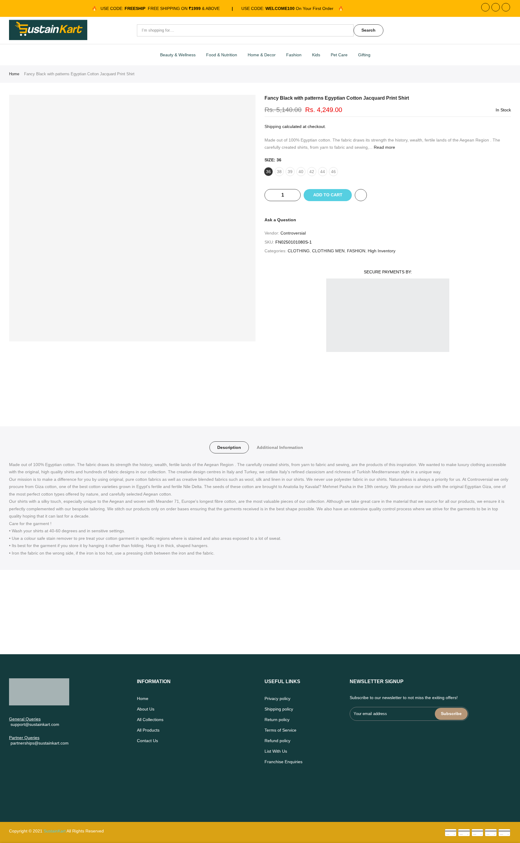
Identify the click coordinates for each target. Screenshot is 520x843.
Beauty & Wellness (178, 54)
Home (14, 74)
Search (368, 30)
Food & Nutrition (221, 54)
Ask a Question (280, 219)
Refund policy (277, 740)
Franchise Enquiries (283, 761)
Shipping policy (279, 709)
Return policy (277, 719)
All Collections (150, 719)
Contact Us (147, 740)
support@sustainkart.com (35, 724)
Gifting (364, 54)
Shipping (273, 126)
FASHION (356, 250)
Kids (316, 54)
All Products (148, 730)
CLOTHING (299, 250)
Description (229, 447)
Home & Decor (262, 54)
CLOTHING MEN (328, 250)
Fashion (294, 54)
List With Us (276, 751)
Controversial (293, 233)
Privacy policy (277, 698)
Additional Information (280, 447)
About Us (145, 709)
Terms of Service (280, 730)
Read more (384, 147)
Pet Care (339, 54)
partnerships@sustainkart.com (40, 743)
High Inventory (381, 250)
